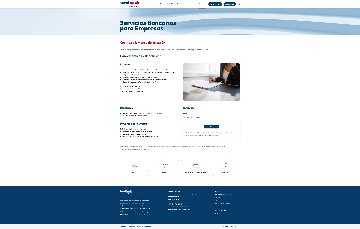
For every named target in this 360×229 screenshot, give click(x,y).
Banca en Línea (215, 4)
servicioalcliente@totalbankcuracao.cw (181, 209)
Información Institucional (169, 4)
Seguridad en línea (221, 210)
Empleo (217, 207)
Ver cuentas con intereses (191, 117)
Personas (193, 4)
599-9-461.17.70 (184, 207)
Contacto (184, 4)
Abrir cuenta (229, 4)
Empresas (202, 4)
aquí (216, 135)
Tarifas (217, 197)
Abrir (211, 127)
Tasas (217, 200)
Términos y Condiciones (222, 204)
